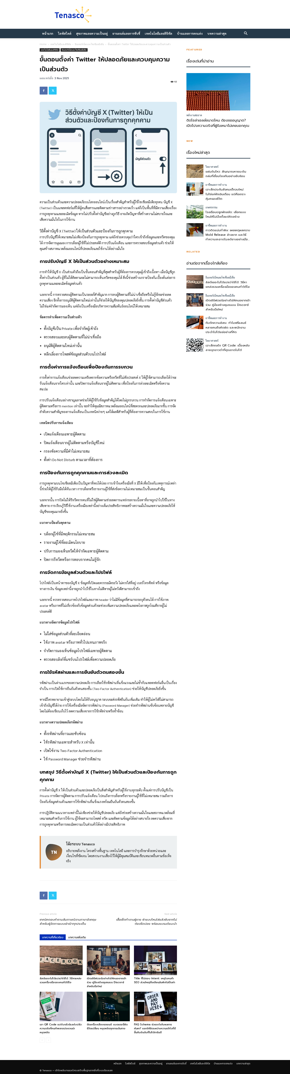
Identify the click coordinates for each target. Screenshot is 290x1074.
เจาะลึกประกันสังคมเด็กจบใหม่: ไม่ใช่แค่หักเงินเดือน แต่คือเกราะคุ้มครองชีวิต (226, 194)
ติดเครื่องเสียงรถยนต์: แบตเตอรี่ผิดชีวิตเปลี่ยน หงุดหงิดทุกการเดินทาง (107, 1026)
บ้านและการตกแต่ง (190, 33)
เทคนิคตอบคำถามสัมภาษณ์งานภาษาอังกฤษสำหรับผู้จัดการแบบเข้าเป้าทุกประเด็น (68, 922)
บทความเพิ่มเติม (77, 937)
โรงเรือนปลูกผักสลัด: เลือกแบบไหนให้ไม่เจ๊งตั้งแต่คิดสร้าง (226, 214)
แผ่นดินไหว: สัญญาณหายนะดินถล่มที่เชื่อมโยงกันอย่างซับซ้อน (226, 173)
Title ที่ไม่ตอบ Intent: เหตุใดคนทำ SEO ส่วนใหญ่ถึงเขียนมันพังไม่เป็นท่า (154, 980)
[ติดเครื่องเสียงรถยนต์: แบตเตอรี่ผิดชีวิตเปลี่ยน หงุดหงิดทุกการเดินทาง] (108, 1006)
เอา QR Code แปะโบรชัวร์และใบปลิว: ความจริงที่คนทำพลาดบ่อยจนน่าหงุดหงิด (61, 1028)
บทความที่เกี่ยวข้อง (52, 937)
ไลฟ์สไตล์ (64, 33)
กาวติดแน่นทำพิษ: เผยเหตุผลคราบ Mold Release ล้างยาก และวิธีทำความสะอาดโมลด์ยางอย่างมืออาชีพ (228, 237)
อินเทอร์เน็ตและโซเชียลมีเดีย (89, 44)
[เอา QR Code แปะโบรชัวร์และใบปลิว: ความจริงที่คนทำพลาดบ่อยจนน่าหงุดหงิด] (61, 1006)
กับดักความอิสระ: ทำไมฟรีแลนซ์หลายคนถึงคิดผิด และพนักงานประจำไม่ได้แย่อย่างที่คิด (226, 327)
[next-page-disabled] (48, 1040)
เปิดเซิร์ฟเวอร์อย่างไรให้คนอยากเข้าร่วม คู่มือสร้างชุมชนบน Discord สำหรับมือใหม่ (106, 982)
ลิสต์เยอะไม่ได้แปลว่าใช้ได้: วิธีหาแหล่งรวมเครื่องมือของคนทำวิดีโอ (60, 980)
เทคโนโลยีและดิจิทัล (158, 33)
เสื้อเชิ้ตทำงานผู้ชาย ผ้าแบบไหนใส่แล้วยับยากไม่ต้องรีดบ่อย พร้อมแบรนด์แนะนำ (146, 922)
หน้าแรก (47, 33)
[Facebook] (44, 91)
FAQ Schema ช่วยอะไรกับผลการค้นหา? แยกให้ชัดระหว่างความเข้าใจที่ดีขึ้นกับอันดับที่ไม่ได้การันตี (155, 1028)
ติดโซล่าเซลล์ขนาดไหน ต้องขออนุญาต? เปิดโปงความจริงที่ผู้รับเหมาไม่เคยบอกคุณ (217, 123)
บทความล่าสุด (216, 33)
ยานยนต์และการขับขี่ (126, 33)
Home (43, 44)
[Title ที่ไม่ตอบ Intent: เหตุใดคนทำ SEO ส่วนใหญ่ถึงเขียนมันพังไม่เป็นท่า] (155, 960)
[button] (245, 34)
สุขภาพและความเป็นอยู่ (92, 33)
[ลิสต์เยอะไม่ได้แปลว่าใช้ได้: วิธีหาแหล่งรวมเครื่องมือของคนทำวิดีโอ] (61, 960)
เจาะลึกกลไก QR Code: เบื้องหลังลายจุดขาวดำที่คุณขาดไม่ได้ (228, 347)
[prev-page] (42, 1040)
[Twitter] (53, 91)
